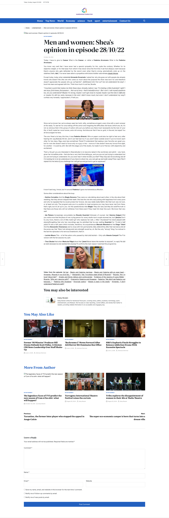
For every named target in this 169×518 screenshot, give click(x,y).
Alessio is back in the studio (99, 282)
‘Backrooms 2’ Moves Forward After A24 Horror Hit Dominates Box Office (83, 343)
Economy (70, 20)
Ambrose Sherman (41, 353)
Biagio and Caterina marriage (81, 272)
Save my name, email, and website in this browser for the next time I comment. (54, 490)
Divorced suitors (80, 282)
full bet (65, 272)
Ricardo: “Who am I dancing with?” (56, 279)
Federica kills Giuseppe (62, 282)
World (60, 20)
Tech (89, 20)
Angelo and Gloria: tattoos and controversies (75, 277)
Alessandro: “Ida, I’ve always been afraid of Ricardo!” (91, 275)
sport (97, 20)
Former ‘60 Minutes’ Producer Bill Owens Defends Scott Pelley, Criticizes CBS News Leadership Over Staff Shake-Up (43, 346)
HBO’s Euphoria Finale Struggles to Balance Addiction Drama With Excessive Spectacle (123, 345)
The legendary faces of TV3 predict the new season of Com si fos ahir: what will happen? (43, 398)
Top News (50, 20)
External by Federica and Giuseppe (84, 279)
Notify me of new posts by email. (37, 497)
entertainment (109, 20)
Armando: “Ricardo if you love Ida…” (57, 275)
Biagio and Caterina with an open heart (109, 272)
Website (89, 481)
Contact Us (125, 20)
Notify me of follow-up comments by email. (41, 493)
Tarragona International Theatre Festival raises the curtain (81, 396)
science (81, 20)
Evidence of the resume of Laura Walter (109, 277)
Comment (28, 448)
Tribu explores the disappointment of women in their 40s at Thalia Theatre (124, 396)
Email (26, 481)
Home (40, 20)
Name (26, 472)
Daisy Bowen (41, 403)
